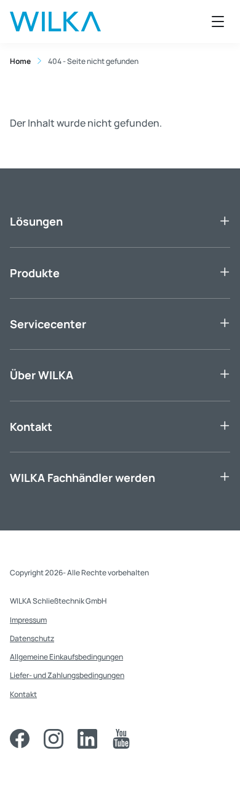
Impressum (28, 620)
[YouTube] (121, 739)
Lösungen (36, 221)
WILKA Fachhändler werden (82, 477)
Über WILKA (41, 375)
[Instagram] (53, 739)
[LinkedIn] (87, 739)
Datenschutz (32, 638)
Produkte (35, 273)
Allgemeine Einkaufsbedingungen (66, 657)
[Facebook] (20, 739)
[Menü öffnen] (218, 21)
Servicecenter (48, 324)
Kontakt (31, 426)
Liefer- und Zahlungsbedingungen (67, 675)
